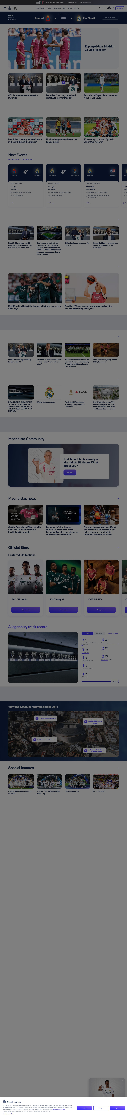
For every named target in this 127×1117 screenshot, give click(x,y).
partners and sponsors (59, 1109)
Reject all (117, 1108)
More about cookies (8, 1114)
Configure (100, 1108)
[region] (63, 1107)
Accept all (84, 1108)
